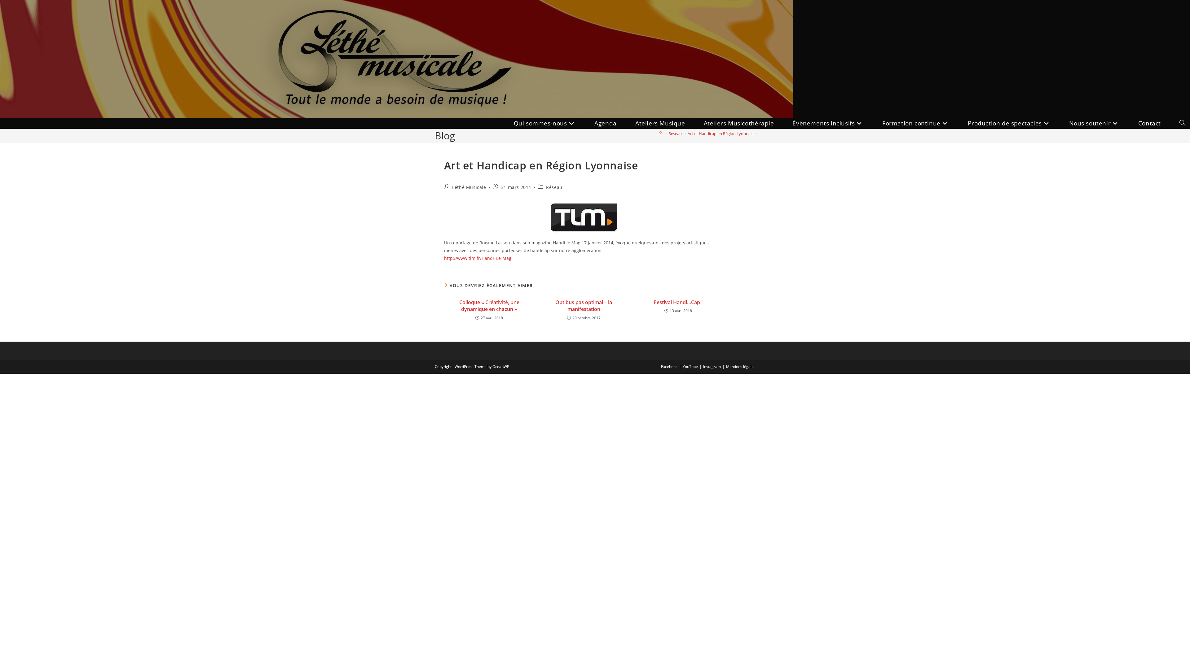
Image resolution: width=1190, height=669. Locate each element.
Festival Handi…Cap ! (678, 302)
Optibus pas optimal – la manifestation (583, 306)
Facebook (669, 366)
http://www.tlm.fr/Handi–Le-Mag (477, 258)
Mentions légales (741, 366)
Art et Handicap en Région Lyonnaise (722, 133)
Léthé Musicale (469, 187)
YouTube (690, 366)
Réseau (554, 187)
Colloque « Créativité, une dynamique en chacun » (489, 306)
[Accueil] (661, 133)
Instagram (712, 366)
